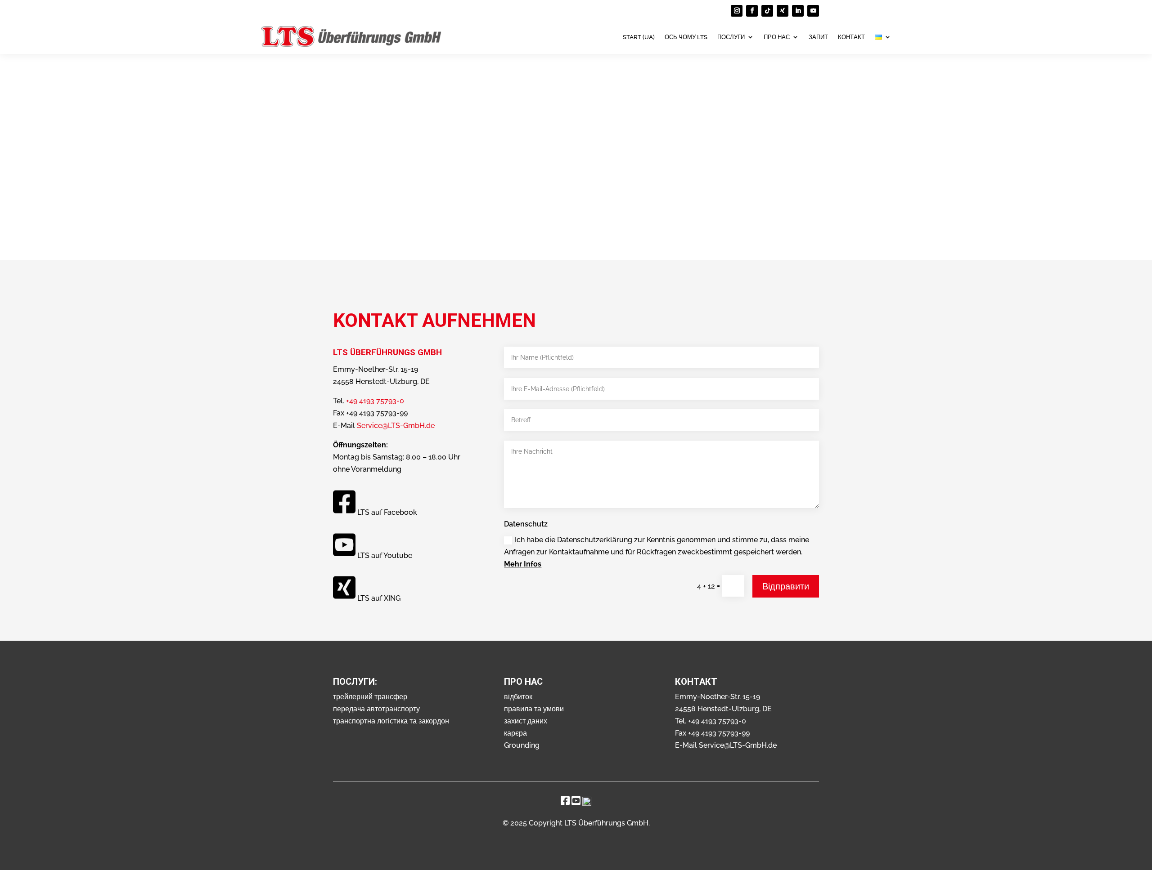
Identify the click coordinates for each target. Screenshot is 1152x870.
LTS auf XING (378, 597)
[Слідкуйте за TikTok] (767, 11)
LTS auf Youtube (384, 555)
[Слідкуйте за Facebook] (752, 11)
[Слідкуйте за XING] (782, 11)
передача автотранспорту (376, 709)
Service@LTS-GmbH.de (396, 425)
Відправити (785, 586)
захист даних (525, 721)
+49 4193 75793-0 (375, 401)
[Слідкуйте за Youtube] (813, 11)
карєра (515, 733)
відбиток (518, 696)
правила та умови (534, 709)
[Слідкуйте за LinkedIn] (798, 11)
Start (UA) (639, 37)
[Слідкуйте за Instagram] (736, 11)
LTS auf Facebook (387, 512)
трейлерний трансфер (370, 696)
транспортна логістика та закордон (391, 721)
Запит (818, 37)
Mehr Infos (522, 564)
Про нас (777, 37)
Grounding (522, 745)
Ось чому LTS (686, 37)
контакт (851, 37)
